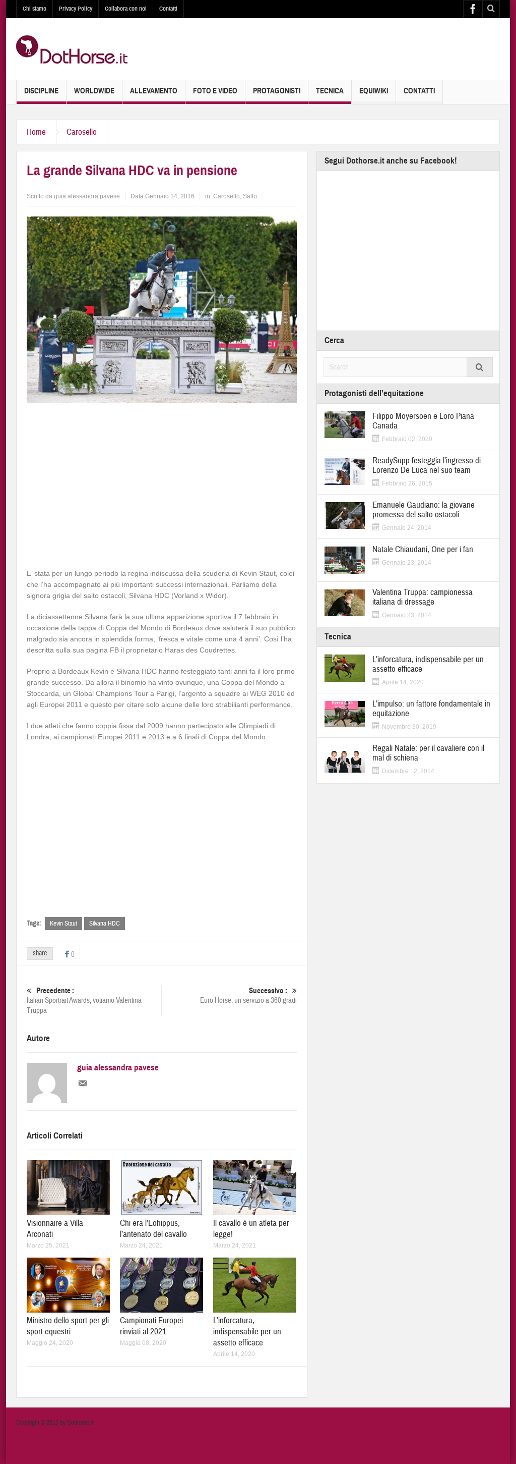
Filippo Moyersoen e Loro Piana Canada (423, 420)
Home (36, 132)
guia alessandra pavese (87, 196)
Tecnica (330, 90)
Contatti (168, 8)
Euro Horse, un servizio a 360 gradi (248, 995)
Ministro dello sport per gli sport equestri (68, 1326)
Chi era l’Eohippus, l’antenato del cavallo (153, 1228)
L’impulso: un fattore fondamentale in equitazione (431, 708)
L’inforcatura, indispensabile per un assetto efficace (247, 1331)
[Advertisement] (162, 484)
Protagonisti (276, 90)
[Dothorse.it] (71, 49)
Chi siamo (34, 8)
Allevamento (153, 90)
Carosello (82, 132)
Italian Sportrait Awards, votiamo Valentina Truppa (84, 1000)
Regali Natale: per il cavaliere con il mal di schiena (428, 753)
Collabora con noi (126, 8)
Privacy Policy (75, 8)
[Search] (480, 367)
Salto (250, 196)
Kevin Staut (63, 923)
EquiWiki (373, 90)
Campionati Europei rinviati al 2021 (151, 1326)
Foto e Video (215, 90)
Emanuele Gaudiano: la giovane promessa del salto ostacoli (423, 509)
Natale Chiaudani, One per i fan (422, 549)
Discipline (41, 90)
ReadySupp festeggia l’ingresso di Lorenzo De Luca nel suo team (426, 465)
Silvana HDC (104, 923)
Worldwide (94, 90)
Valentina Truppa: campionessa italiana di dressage (422, 597)
